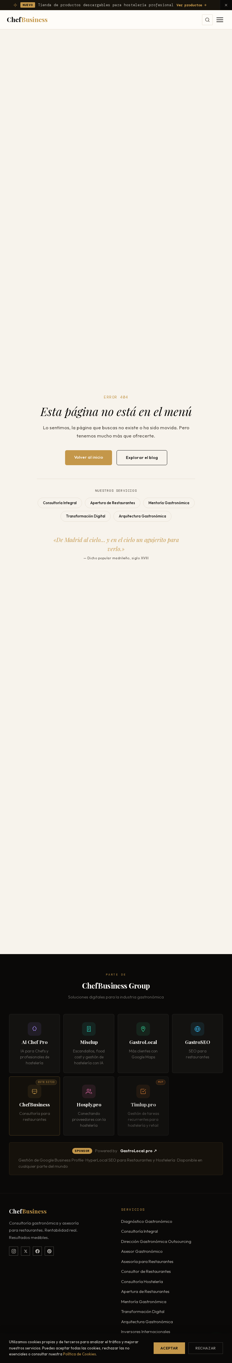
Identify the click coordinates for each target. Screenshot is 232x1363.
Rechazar (206, 1348)
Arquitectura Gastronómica (142, 516)
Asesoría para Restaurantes (147, 1261)
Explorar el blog (142, 457)
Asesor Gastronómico (142, 1251)
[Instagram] (13, 1251)
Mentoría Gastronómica (169, 502)
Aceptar (169, 1348)
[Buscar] (207, 19)
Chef (27, 19)
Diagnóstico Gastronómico (146, 1221)
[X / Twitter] (25, 1251)
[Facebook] (37, 1251)
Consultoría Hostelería (142, 1281)
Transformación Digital (85, 516)
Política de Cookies (79, 1354)
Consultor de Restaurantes (146, 1271)
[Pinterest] (49, 1251)
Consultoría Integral (60, 502)
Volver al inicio (88, 457)
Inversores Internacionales (145, 1331)
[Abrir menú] (219, 19)
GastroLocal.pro (136, 1150)
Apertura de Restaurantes (112, 502)
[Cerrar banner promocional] (226, 5)
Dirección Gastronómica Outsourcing (156, 1241)
